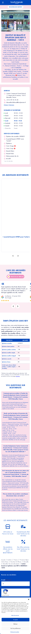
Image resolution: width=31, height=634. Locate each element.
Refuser (15, 624)
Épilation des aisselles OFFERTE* (15, 136)
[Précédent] (13, 256)
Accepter (15, 619)
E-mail (6, 580)
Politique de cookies (14, 632)
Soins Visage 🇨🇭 (11, 146)
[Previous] (13, 306)
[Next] (18, 306)
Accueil (3, 560)
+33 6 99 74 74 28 (12, 100)
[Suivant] (18, 256)
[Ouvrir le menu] (3, 2)
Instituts (9, 560)
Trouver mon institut (15, 7)
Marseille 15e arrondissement (11, 564)
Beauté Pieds (10, 153)
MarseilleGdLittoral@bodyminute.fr (16, 102)
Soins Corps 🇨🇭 (10, 148)
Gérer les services (15, 615)
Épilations (9, 143)
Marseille (25, 562)
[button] (28, 599)
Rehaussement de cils (12, 156)
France (16, 560)
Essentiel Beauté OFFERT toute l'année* (15, 140)
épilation (18, 376)
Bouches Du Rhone (16, 562)
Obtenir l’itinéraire (9, 105)
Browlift (8, 158)
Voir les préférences (15, 628)
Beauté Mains (10, 151)
